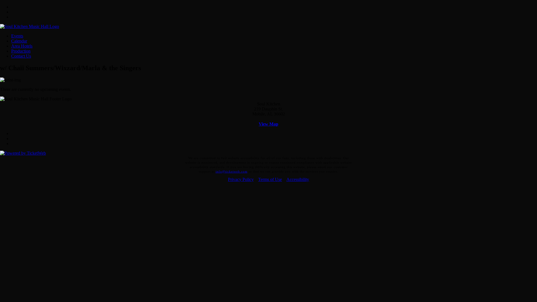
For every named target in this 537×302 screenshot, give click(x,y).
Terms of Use (270, 179)
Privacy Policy (241, 179)
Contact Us (21, 56)
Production (20, 51)
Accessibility (297, 179)
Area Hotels (21, 46)
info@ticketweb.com (232, 171)
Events (17, 36)
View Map (268, 124)
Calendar (19, 41)
